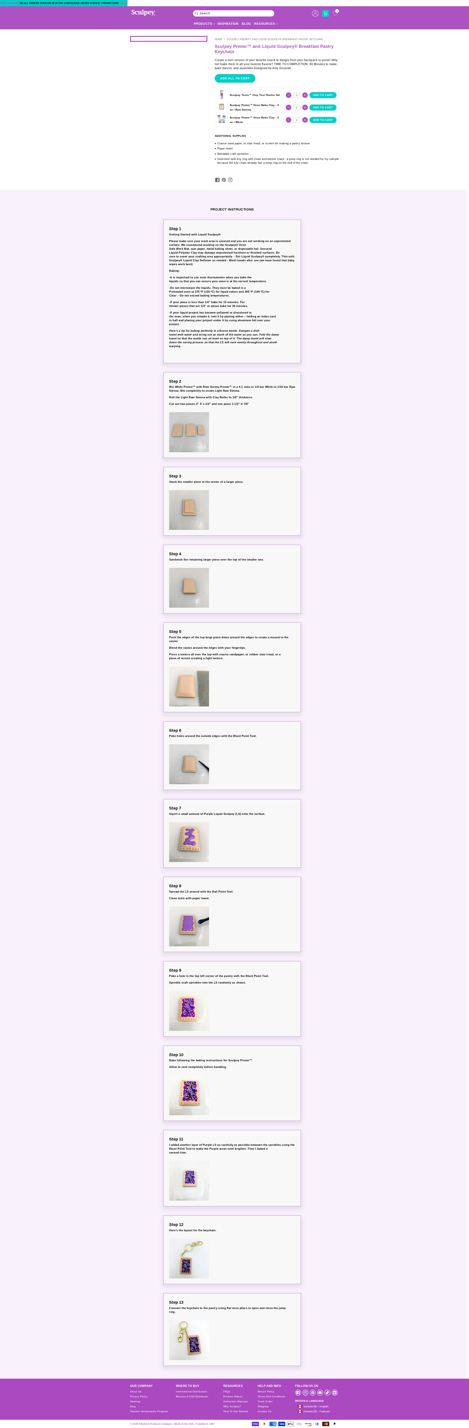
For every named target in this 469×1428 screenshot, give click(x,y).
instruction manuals (235, 1401)
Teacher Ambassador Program (149, 1411)
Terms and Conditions (271, 1396)
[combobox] (233, 13)
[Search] (197, 13)
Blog (246, 23)
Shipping (263, 1406)
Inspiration (228, 23)
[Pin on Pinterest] (224, 180)
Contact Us (265, 1411)
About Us (136, 1391)
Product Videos (232, 1396)
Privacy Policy (138, 1396)
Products (203, 23)
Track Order (265, 1401)
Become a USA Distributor (192, 1396)
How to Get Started (235, 1411)
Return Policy (266, 1391)
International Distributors (191, 1391)
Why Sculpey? (232, 1406)
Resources (264, 23)
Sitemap (135, 1401)
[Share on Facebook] (217, 180)
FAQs (226, 1391)
